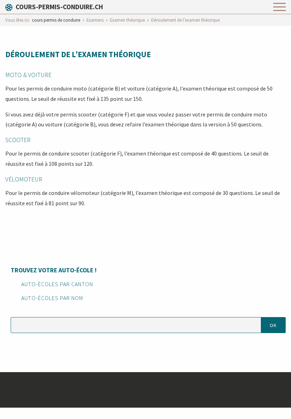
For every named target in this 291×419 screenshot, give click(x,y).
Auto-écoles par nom (52, 297)
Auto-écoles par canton (57, 284)
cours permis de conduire (56, 20)
